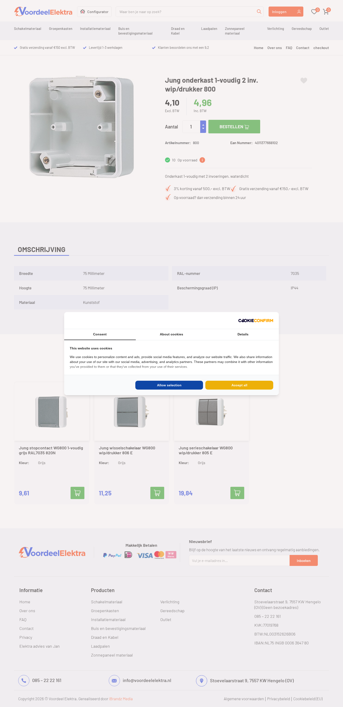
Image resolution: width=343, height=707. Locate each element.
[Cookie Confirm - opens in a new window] (255, 320)
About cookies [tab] (171, 334)
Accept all (239, 385)
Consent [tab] (100, 334)
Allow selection (169, 385)
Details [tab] (243, 334)
